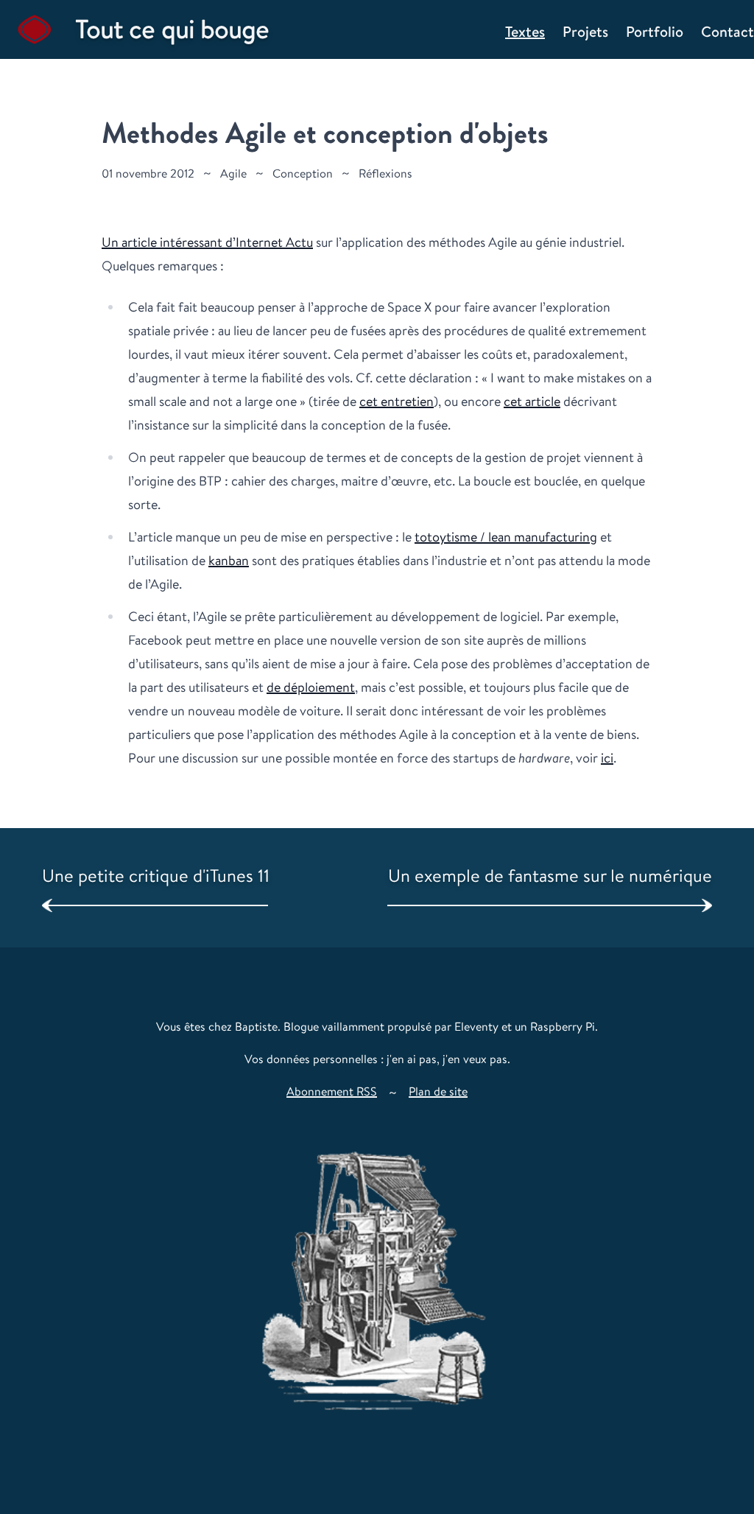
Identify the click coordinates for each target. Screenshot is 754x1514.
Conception (302, 173)
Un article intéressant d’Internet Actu (207, 241)
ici (607, 757)
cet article (532, 401)
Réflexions (385, 173)
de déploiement (311, 686)
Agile (233, 173)
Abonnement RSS (331, 1091)
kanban (228, 560)
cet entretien (396, 401)
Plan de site (438, 1091)
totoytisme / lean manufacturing (506, 536)
